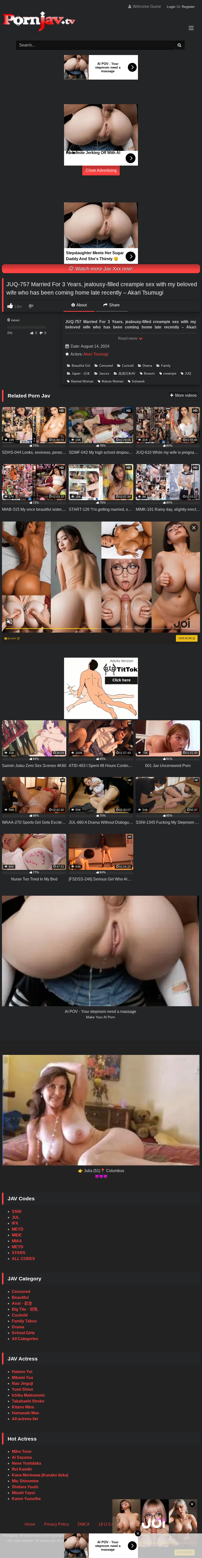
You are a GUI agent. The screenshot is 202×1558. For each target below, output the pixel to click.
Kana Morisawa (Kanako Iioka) (40, 1475)
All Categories (25, 1339)
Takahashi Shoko (28, 1401)
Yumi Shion (22, 1389)
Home (30, 1524)
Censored (106, 366)
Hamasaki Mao (25, 1413)
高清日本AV (126, 373)
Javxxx (104, 373)
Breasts (149, 373)
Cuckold (128, 366)
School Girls (23, 1333)
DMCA (84, 1524)
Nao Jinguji (22, 1383)
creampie (169, 373)
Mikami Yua (22, 1377)
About (81, 305)
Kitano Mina (23, 1407)
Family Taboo (24, 1321)
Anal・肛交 (22, 1303)
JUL (15, 1217)
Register (188, 7)
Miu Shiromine (25, 1481)
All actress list (25, 1419)
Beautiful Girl (81, 366)
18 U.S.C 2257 (111, 1524)
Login (171, 7)
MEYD (17, 1229)
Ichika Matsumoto (28, 1395)
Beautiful (20, 1297)
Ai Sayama (22, 1457)
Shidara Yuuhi (25, 1487)
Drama (147, 366)
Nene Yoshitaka (26, 1463)
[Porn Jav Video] (101, 22)
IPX (15, 1223)
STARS (18, 1253)
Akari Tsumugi (95, 354)
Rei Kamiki (22, 1469)
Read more (128, 338)
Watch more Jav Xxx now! (103, 268)
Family (166, 366)
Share (114, 305)
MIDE (17, 1235)
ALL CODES (23, 1259)
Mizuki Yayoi (23, 1493)
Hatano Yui (22, 1372)
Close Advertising (101, 170)
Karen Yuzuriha (26, 1499)
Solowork (138, 381)
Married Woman (82, 381)
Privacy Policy (56, 1524)
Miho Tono (22, 1451)
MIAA (17, 1241)
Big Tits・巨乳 (25, 1309)
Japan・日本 (81, 373)
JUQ (188, 373)
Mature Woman (112, 381)
